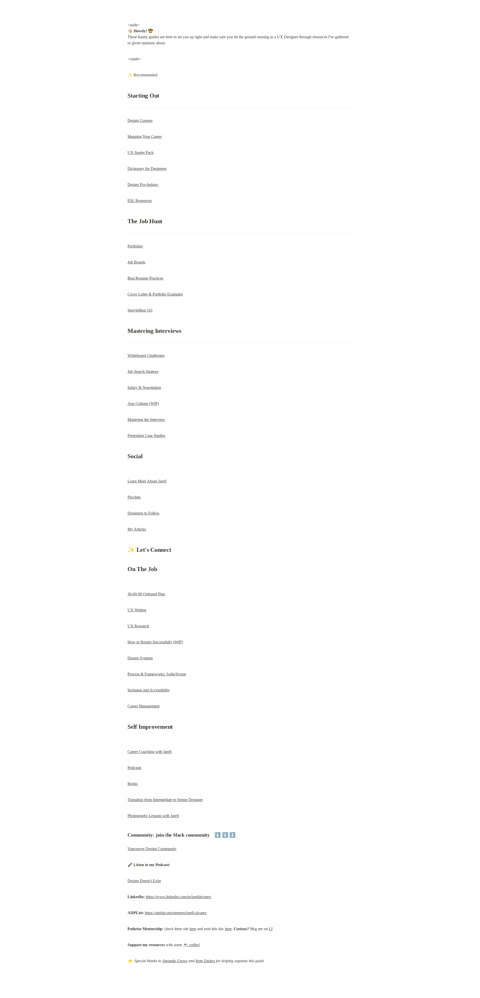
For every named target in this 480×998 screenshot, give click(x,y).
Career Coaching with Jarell (150, 752)
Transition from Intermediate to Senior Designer (165, 800)
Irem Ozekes (205, 961)
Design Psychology (143, 184)
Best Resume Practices (145, 278)
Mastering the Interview (146, 419)
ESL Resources (140, 200)
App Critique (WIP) (143, 403)
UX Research (138, 626)
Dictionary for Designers (147, 168)
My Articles (137, 529)
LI (270, 929)
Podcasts (134, 768)
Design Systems (140, 658)
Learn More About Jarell (147, 481)
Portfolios (135, 246)
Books (133, 784)
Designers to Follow (144, 513)
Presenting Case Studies (146, 435)
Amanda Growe (175, 961)
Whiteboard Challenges (146, 355)
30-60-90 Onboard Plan (146, 594)
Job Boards (136, 262)
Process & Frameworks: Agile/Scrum (157, 674)
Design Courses (140, 120)
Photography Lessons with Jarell (153, 816)
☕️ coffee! (191, 945)
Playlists (134, 497)
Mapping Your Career (145, 136)
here (193, 929)
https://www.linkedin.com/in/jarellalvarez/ (179, 897)
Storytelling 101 (140, 310)
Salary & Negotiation (144, 387)
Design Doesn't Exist (144, 881)
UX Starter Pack (141, 152)
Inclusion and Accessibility (149, 690)
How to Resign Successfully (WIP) (155, 642)
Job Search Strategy (143, 371)
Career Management (144, 706)
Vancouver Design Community (152, 849)
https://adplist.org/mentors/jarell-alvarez (175, 913)
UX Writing (137, 610)
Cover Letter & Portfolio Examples (155, 294)
